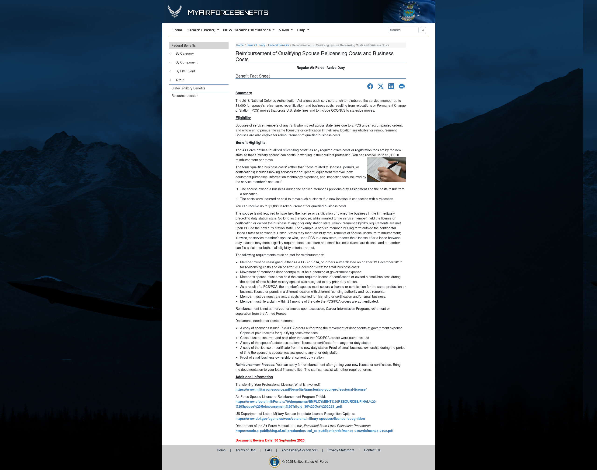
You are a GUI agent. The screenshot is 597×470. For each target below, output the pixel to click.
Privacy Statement (341, 450)
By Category (185, 53)
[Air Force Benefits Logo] (175, 16)
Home (240, 45)
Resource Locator (184, 95)
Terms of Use (246, 450)
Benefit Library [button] (201, 30)
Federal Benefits (183, 45)
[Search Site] (423, 30)
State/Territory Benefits (188, 88)
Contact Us (372, 450)
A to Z (180, 80)
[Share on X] (381, 86)
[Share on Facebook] (370, 86)
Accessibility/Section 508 (300, 450)
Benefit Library (256, 45)
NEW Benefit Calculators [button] (247, 30)
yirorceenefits (227, 12)
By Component (187, 62)
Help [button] (301, 30)
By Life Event (185, 71)
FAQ (269, 450)
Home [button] (177, 30)
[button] (199, 63)
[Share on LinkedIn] (391, 86)
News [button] (284, 30)
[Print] (402, 86)
